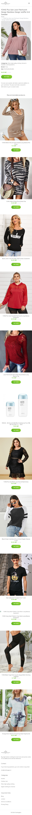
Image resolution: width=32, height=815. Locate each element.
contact (3, 799)
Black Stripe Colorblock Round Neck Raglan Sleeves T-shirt (16, 539)
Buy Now (6, 76)
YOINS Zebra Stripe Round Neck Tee (16, 201)
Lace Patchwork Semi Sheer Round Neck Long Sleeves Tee (16, 375)
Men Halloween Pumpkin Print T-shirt (16, 598)
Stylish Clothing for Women (8, 786)
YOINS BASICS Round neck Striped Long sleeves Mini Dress (16, 143)
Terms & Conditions (6, 801)
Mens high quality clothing (14, 63)
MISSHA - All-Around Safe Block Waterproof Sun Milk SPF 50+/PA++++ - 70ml (16, 423)
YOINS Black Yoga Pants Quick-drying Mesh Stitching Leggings (16, 675)
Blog (2, 796)
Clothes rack (4, 781)
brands (3, 778)
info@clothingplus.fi (6, 770)
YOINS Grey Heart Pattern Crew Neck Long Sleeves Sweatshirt (16, 616)
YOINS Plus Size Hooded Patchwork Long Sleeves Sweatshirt (16, 316)
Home (2, 16)
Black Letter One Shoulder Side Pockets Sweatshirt (16, 258)
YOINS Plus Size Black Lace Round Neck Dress (16, 482)
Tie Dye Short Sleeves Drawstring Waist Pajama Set (16, 733)
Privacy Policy (4, 804)
